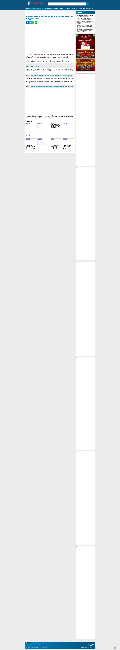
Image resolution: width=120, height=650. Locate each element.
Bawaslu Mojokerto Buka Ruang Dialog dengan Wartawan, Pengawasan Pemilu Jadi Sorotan (84, 26)
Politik (32, 8)
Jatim (61, 8)
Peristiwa (56, 8)
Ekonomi (49, 8)
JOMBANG (67, 8)
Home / (27, 12)
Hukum (44, 8)
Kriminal (88, 8)
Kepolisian (74, 8)
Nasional (38, 8)
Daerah (28, 8)
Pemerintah (82, 8)
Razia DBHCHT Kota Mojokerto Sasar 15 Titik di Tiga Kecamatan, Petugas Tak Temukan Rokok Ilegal (85, 30)
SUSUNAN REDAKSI (85, 647)
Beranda (92, 647)
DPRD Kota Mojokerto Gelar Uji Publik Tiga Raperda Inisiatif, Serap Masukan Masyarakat (85, 22)
